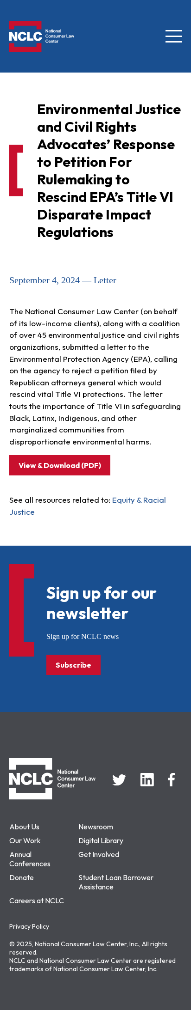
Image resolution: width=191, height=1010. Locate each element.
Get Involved (98, 854)
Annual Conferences (30, 859)
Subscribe (73, 664)
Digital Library (100, 840)
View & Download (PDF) (60, 465)
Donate (21, 877)
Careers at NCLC (36, 900)
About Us (24, 826)
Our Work (25, 840)
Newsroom (95, 826)
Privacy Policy (29, 926)
